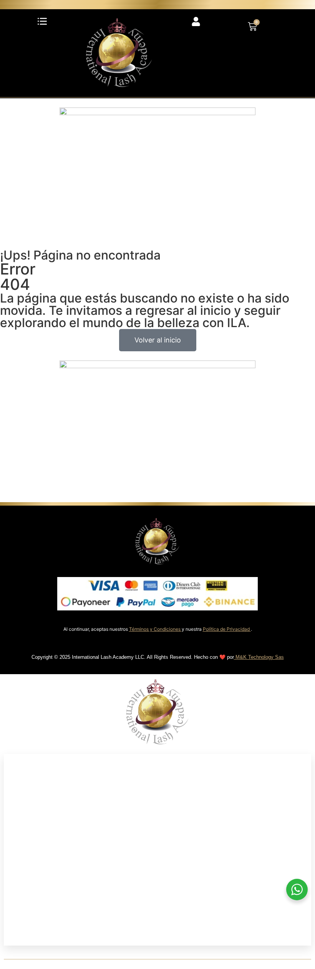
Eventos (29, 871)
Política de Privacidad (227, 629)
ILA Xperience (40, 807)
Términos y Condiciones (155, 629)
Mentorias (32, 850)
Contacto (31, 935)
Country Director (45, 892)
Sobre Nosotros (44, 785)
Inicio (23, 764)
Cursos (26, 828)
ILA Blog (29, 913)
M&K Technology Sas (259, 657)
